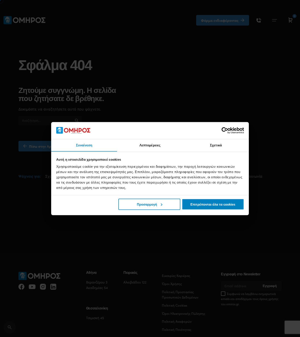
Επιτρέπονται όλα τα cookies (212, 204)
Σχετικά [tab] (216, 145)
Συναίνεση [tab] (84, 145)
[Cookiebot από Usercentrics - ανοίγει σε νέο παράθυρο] (225, 130)
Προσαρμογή (147, 204)
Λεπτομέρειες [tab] (150, 145)
